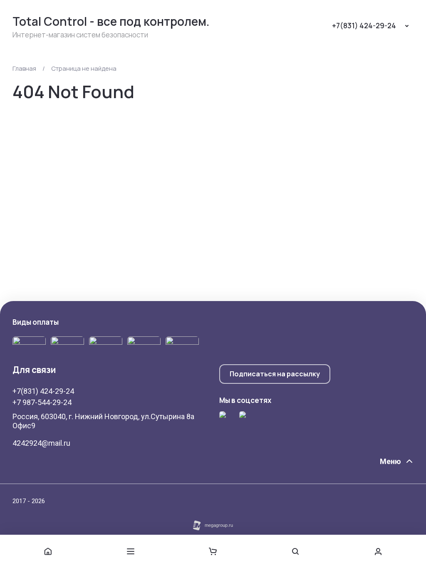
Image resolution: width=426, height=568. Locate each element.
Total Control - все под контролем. (111, 21)
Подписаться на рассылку (275, 373)
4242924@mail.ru (41, 443)
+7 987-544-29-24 (42, 402)
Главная (24, 68)
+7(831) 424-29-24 (364, 25)
